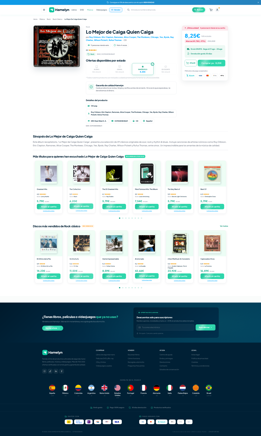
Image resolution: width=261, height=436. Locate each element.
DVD (82, 10)
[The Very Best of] (179, 174)
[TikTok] (50, 371)
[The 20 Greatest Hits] (114, 174)
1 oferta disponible (147, 211)
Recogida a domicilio (136, 362)
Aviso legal (195, 355)
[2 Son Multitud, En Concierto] (179, 243)
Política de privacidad (199, 358)
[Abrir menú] (44, 10)
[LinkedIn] (56, 371)
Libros (74, 10)
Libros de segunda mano (105, 355)
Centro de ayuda (166, 355)
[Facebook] (61, 371)
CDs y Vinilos (101, 362)
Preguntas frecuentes (136, 366)
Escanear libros (133, 355)
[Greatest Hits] (48, 174)
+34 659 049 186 (213, 431)
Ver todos (224, 226)
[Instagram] (44, 371)
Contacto (163, 366)
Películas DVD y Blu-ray (105, 358)
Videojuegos (101, 10)
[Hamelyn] (59, 10)
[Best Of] (212, 174)
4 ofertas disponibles (48, 211)
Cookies (194, 362)
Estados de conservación (169, 369)
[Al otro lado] (147, 243)
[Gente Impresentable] (114, 243)
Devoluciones (165, 362)
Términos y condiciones (200, 366)
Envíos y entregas (166, 358)
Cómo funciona (134, 358)
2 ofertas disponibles (81, 210)
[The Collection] (81, 174)
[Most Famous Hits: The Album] (147, 174)
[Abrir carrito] (211, 10)
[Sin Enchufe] (81, 243)
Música (90, 10)
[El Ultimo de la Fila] (48, 243)
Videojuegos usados (104, 366)
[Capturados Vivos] (212, 243)
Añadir (192, 63)
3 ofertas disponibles (179, 211)
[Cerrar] (258, 2)
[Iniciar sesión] (217, 9)
